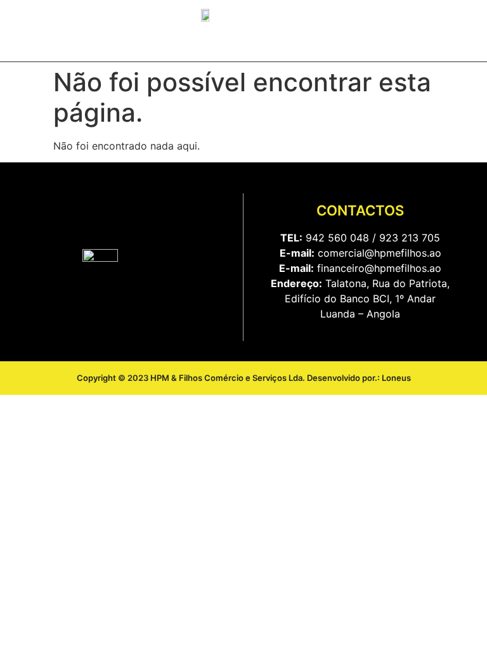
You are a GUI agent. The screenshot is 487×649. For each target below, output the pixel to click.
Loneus (396, 378)
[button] (277, 44)
